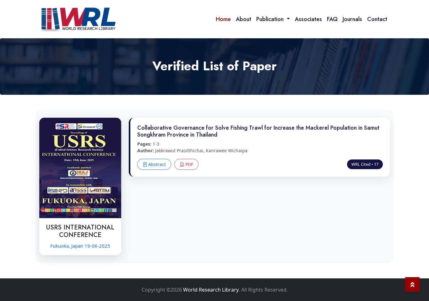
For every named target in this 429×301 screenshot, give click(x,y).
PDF (188, 164)
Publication (270, 19)
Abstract (156, 164)
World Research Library (211, 289)
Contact (377, 19)
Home (223, 19)
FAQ (332, 19)
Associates (308, 19)
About (243, 19)
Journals (352, 19)
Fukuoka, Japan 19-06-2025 (80, 246)
